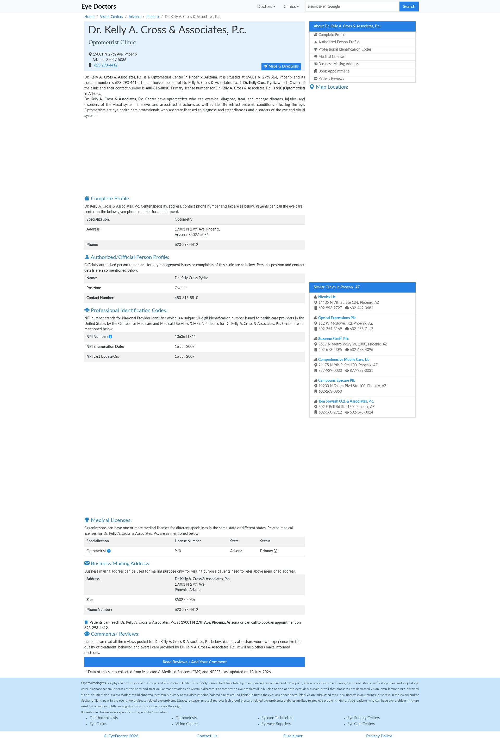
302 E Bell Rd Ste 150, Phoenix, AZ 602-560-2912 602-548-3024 (345, 407)
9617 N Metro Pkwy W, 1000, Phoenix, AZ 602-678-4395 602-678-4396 (352, 344)
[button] (110, 337)
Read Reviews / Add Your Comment (195, 662)
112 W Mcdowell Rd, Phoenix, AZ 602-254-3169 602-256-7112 (345, 323)
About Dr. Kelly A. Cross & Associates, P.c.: (347, 26)
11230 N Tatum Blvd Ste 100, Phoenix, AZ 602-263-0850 (351, 386)
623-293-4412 (105, 65)
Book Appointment (333, 71)
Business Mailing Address (338, 64)
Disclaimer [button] (293, 736)
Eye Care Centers (361, 724)
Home (89, 17)
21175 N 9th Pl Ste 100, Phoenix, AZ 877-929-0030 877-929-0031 (347, 365)
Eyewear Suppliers (276, 724)
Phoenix (152, 17)
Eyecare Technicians (277, 718)
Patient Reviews (330, 79)
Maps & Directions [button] (283, 66)
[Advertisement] (194, 156)
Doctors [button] (264, 6)
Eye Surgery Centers (363, 718)
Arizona (135, 17)
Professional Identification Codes (344, 49)
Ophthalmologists (104, 718)
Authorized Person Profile (338, 42)
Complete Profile (331, 35)
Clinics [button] (290, 6)
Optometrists (186, 718)
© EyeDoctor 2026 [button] (121, 736)
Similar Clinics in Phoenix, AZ (337, 287)
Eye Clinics (98, 724)
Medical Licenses (331, 57)
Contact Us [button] (207, 736)
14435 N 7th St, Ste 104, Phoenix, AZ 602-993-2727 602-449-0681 (348, 302)
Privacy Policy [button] (379, 736)
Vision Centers (111, 17)
